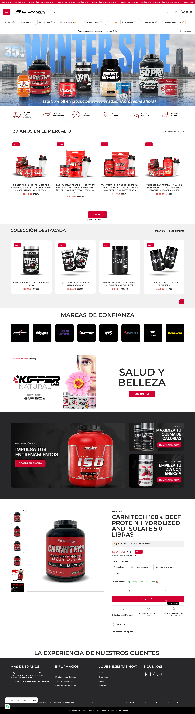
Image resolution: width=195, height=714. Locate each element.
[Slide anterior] (91, 99)
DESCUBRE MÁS (142, 394)
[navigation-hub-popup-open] (6, 12)
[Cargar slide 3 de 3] (100, 99)
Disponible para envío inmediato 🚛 (135, 581)
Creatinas (103, 677)
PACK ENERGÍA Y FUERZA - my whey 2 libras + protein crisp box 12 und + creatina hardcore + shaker (163, 144)
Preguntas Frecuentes (65, 681)
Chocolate (119, 567)
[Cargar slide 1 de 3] (94, 99)
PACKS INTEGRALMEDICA (172, 132)
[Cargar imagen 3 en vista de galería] (17, 546)
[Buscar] (167, 12)
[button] (186, 11)
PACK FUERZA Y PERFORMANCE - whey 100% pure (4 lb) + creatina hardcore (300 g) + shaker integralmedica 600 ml (74, 144)
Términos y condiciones (65, 677)
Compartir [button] (121, 624)
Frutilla (117, 574)
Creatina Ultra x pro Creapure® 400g (28, 243)
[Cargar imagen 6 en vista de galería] (17, 590)
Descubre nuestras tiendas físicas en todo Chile (97, 31)
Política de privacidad (100, 703)
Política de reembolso (120, 703)
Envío (114, 555)
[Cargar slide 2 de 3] (97, 99)
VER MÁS (95, 215)
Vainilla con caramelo (140, 567)
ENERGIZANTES (176, 231)
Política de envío (137, 703)
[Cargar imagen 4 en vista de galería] (17, 560)
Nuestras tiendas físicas (65, 685)
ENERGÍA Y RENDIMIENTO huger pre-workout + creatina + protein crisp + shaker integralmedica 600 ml (31, 144)
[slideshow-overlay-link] (97, 70)
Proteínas (103, 673)
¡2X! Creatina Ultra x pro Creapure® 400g (75, 243)
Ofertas (102, 685)
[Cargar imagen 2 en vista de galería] (17, 531)
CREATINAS (160, 231)
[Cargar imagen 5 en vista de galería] (17, 575)
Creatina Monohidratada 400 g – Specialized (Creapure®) (116, 244)
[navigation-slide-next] (188, 22)
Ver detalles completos (123, 631)
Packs (101, 681)
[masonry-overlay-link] (68, 455)
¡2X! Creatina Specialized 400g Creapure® (163, 243)
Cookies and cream (165, 567)
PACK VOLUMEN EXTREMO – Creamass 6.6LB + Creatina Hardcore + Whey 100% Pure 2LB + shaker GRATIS (119, 144)
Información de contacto (155, 703)
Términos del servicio (175, 703)
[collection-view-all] (181, 301)
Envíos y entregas (63, 673)
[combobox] (110, 12)
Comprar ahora (148, 599)
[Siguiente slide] (103, 99)
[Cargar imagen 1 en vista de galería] (17, 517)
